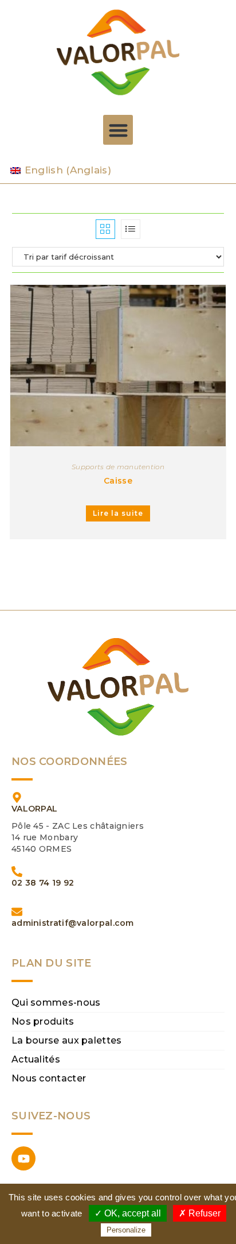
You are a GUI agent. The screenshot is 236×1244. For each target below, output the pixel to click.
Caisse (118, 481)
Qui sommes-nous (56, 1002)
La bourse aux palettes (66, 1040)
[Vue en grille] (105, 229)
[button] (118, 130)
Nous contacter (48, 1078)
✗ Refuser (200, 1213)
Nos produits (42, 1021)
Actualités (35, 1059)
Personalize (126, 1230)
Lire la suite (118, 513)
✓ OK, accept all (128, 1213)
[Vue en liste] (130, 229)
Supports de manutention (118, 466)
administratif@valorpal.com (72, 923)
